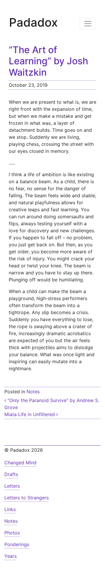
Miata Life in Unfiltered (30, 414)
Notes (33, 391)
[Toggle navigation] (88, 24)
